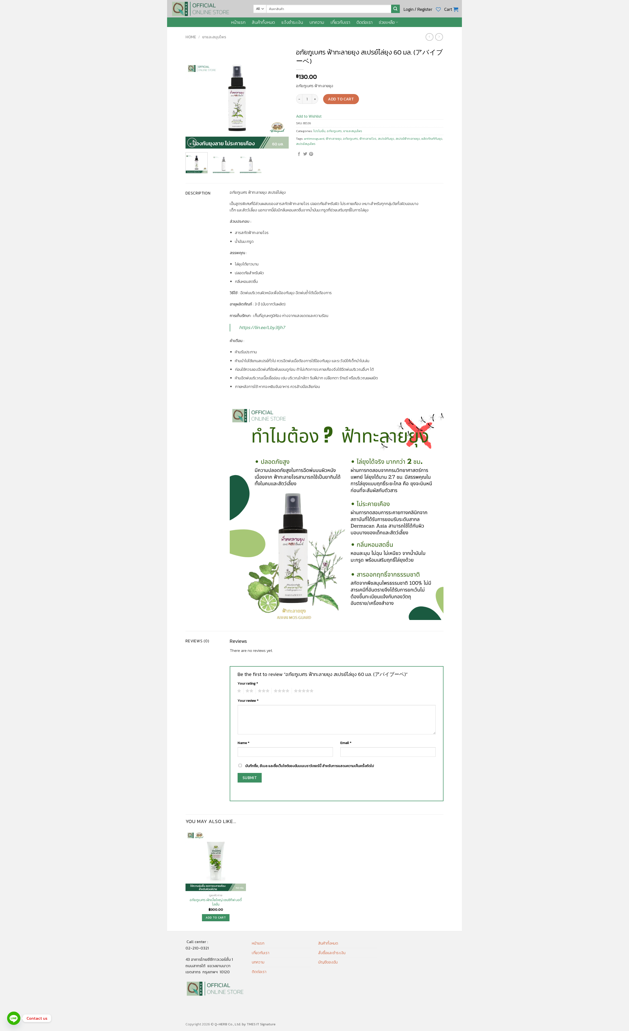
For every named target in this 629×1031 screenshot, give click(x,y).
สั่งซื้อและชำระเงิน (331, 953)
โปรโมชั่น (319, 131)
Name (243, 742)
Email (345, 742)
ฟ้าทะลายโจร (367, 138)
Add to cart (341, 99)
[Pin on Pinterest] (311, 154)
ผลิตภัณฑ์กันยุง (431, 138)
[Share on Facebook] (299, 154)
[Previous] (193, 97)
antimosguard (314, 138)
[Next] (280, 97)
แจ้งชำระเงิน (292, 22)
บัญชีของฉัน (328, 962)
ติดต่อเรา (364, 22)
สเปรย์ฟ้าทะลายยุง (408, 138)
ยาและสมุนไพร (214, 37)
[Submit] (395, 9)
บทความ (316, 22)
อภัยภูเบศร (334, 131)
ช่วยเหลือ (387, 22)
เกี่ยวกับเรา (340, 22)
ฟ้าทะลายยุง (334, 138)
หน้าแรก (238, 22)
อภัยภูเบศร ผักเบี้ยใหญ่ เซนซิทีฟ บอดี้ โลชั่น (216, 902)
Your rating (248, 683)
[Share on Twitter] (305, 154)
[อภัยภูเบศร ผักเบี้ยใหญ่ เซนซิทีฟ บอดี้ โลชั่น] (216, 860)
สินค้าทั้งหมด (263, 22)
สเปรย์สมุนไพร (305, 143)
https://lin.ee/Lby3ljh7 (262, 327)
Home (191, 37)
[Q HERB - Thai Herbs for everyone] (208, 8)
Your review (248, 700)
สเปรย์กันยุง (386, 138)
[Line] (13, 1018)
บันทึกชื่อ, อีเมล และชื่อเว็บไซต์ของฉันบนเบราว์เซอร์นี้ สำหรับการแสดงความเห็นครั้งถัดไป (309, 766)
